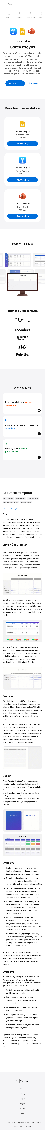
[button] (10, 508)
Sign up (22, 1108)
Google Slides (26, 502)
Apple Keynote (33, 498)
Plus (22, 1113)
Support (22, 1099)
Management (20, 498)
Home (22, 1089)
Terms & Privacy (35, 1123)
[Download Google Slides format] (22, 31)
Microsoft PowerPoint (10, 502)
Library (22, 1094)
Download (15, 83)
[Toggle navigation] (40, 4)
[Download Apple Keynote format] (13, 31)
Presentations (8, 498)
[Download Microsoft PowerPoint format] (31, 31)
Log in (22, 1104)
